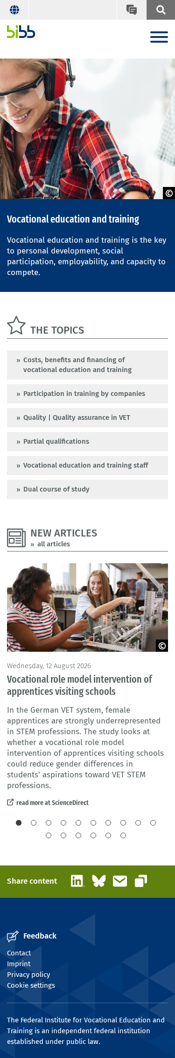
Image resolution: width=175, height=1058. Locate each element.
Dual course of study (56, 489)
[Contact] (131, 10)
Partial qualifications (56, 441)
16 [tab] (123, 835)
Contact (19, 953)
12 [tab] (63, 835)
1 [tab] (18, 823)
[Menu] (159, 37)
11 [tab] (48, 835)
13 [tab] (78, 835)
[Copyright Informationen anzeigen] (169, 193)
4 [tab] (63, 823)
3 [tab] (48, 823)
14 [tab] (93, 835)
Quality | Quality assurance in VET (76, 417)
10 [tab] (153, 823)
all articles (53, 544)
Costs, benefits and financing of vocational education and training (77, 365)
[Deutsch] (14, 10)
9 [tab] (138, 823)
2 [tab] (33, 823)
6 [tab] (93, 823)
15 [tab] (108, 835)
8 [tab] (123, 823)
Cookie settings (31, 985)
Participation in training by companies (84, 393)
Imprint (18, 964)
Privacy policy (28, 974)
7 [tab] (108, 823)
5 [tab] (78, 823)
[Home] (21, 31)
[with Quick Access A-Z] (160, 10)
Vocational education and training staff (85, 465)
